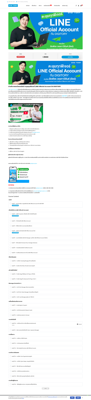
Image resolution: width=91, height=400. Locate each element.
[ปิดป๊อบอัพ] (82, 398)
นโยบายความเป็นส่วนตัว (52, 397)
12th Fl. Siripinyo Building (22, 1)
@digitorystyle (33, 163)
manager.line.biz (36, 132)
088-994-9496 (11, 1)
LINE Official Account (13, 89)
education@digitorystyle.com (40, 191)
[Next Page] (48, 388)
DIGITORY (64, 96)
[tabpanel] (45, 127)
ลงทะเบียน (70, 57)
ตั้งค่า (23, 398)
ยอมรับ (78, 397)
